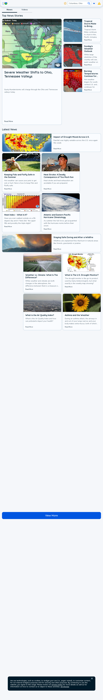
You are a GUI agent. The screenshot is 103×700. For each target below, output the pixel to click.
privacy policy (57, 685)
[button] (92, 678)
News (9, 9)
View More (51, 515)
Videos (24, 9)
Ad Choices (65, 687)
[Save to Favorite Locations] (65, 3)
